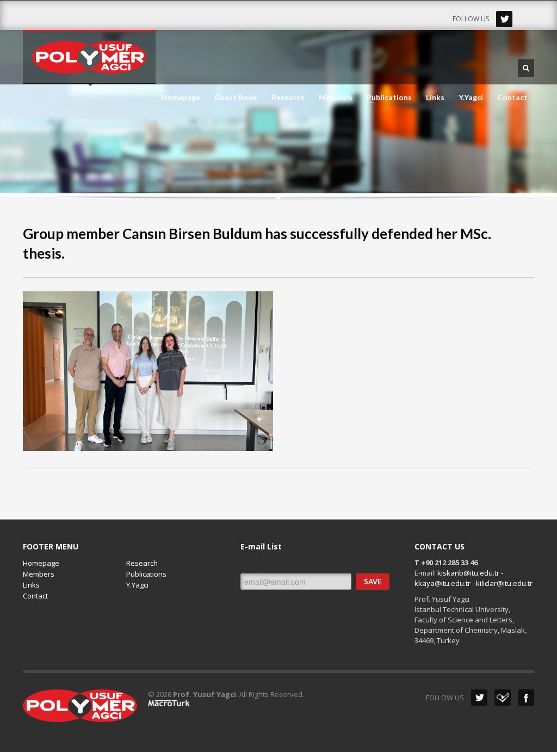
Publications (386, 97)
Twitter (504, 19)
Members (332, 97)
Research (288, 97)
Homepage (180, 97)
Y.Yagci (471, 97)
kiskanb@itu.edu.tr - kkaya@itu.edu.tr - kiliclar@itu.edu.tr (473, 578)
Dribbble (502, 697)
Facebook (526, 697)
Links (435, 97)
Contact (512, 97)
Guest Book (235, 97)
